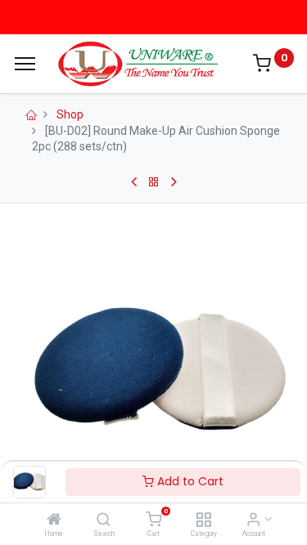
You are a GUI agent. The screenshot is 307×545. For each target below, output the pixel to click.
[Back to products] (154, 182)
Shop (70, 114)
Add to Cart (188, 481)
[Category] (203, 520)
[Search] (103, 520)
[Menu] (25, 64)
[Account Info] (253, 520)
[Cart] (153, 520)
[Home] (54, 520)
